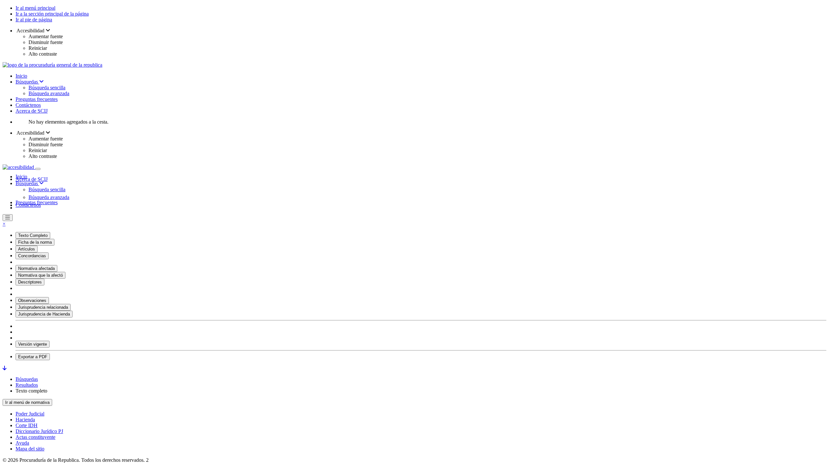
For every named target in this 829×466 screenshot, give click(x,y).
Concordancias (32, 255)
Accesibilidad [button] (31, 30)
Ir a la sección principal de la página (52, 14)
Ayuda (22, 443)
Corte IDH (27, 425)
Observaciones (32, 300)
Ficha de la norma (35, 242)
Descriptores (30, 282)
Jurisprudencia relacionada (43, 307)
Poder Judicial (30, 413)
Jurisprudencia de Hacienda (44, 314)
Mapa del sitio (30, 448)
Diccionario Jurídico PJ (39, 431)
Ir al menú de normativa (27, 402)
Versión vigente (32, 344)
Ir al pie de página (34, 19)
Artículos (26, 249)
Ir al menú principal (35, 8)
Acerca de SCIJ (32, 111)
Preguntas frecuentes (37, 99)
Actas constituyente (35, 437)
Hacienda (25, 419)
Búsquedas (27, 81)
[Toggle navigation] (37, 169)
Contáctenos (28, 105)
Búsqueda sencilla (46, 87)
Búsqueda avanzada (48, 93)
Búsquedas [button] (27, 183)
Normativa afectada (36, 268)
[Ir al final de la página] (4, 368)
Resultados (27, 385)
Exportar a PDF (32, 356)
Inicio (21, 76)
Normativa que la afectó (40, 275)
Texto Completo (33, 235)
